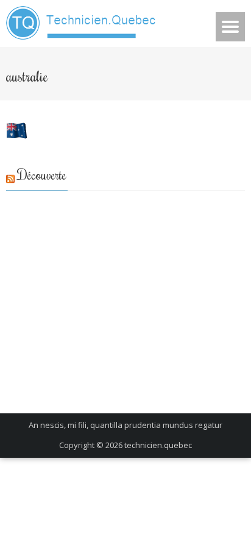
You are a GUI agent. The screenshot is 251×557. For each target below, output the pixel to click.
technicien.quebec (158, 445)
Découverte (42, 174)
